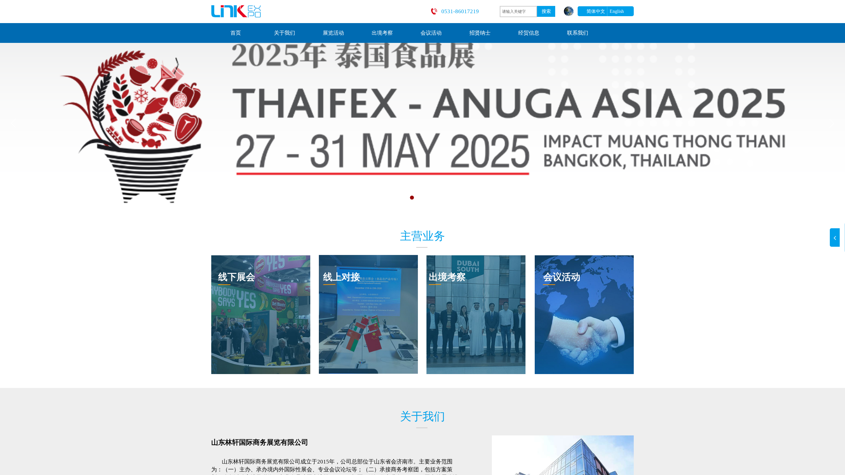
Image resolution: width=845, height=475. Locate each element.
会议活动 (431, 33)
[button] (384, 198)
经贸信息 (528, 33)
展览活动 (333, 33)
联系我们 (577, 33)
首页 (235, 33)
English (617, 11)
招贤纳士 (479, 33)
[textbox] (518, 11)
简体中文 (596, 11)
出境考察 (382, 33)
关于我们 (284, 33)
